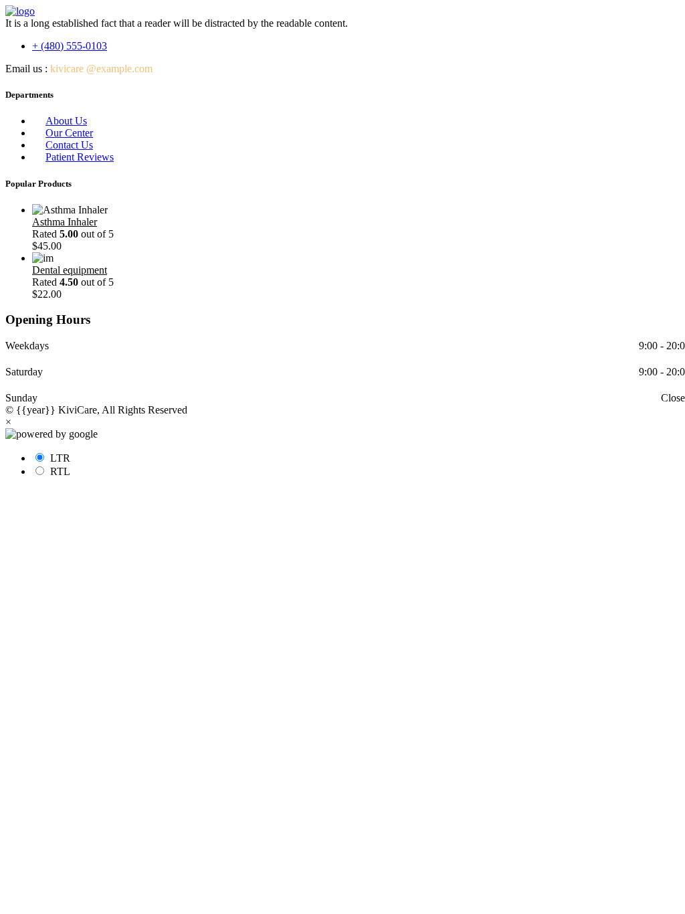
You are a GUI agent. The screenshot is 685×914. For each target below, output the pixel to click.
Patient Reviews (79, 157)
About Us (66, 120)
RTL (60, 471)
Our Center (69, 133)
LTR (60, 458)
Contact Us (69, 145)
